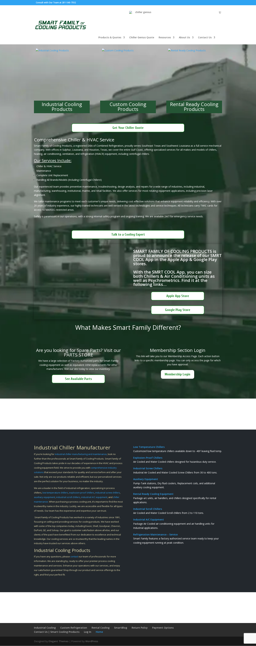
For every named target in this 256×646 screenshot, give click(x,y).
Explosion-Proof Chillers (147, 457)
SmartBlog (120, 627)
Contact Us (205, 37)
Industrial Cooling (45, 627)
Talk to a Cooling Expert (128, 234)
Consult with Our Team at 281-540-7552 (56, 2)
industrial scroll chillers (68, 497)
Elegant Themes (58, 641)
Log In (87, 631)
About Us (184, 37)
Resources (165, 37)
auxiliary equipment (44, 497)
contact (74, 556)
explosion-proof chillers (81, 492)
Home (99, 631)
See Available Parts (78, 379)
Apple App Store (177, 296)
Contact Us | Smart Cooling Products (56, 631)
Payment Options (163, 627)
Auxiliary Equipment (145, 479)
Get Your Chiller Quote (128, 128)
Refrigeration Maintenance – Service (155, 534)
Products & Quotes (109, 37)
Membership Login (177, 374)
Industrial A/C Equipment (148, 519)
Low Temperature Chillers (149, 447)
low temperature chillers (55, 492)
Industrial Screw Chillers (147, 468)
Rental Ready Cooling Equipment (153, 494)
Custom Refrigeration (73, 627)
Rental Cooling (101, 627)
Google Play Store (177, 310)
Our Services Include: (52, 160)
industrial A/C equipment (94, 497)
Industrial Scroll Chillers (147, 509)
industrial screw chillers (107, 492)
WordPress (91, 641)
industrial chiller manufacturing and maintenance (81, 454)
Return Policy (140, 627)
